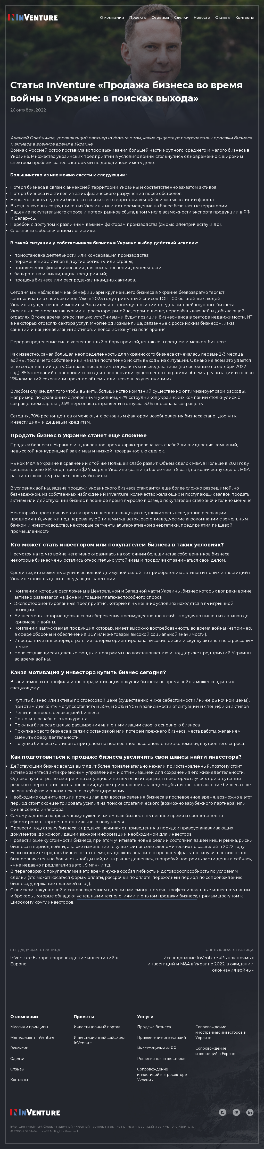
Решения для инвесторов (161, 1058)
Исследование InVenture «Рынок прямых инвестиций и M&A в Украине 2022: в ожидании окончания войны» (200, 960)
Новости (202, 17)
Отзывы (222, 17)
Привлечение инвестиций (161, 1037)
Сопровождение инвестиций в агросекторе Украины (162, 1074)
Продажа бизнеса (154, 1027)
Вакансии (19, 1048)
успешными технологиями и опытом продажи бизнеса (137, 896)
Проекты (137, 17)
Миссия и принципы (29, 1027)
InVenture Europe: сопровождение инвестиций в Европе (64, 957)
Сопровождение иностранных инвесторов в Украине (220, 1032)
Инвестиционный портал (97, 1027)
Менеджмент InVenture (32, 1037)
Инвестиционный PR (156, 1048)
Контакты (244, 17)
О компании (112, 17)
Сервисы (160, 17)
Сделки (181, 17)
